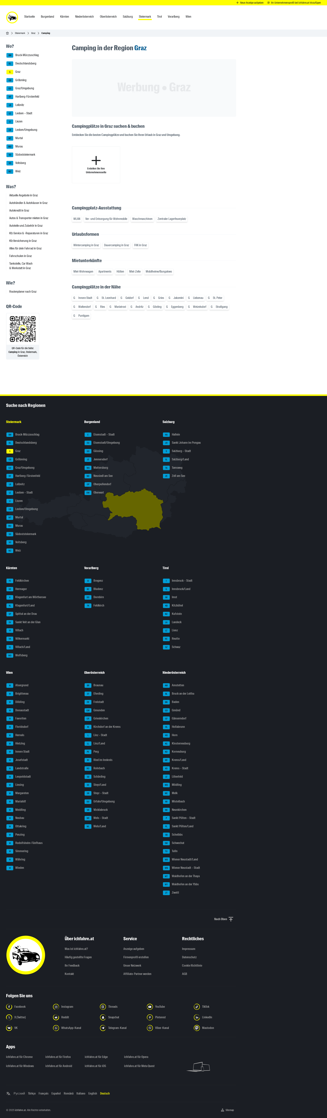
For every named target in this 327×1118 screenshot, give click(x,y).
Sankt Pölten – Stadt (180, 818)
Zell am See (175, 476)
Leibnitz (16, 105)
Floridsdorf (19, 727)
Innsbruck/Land (178, 589)
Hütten (120, 271)
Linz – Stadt (97, 735)
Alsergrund (19, 685)
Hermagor (18, 589)
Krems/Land (175, 760)
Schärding (96, 777)
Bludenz (95, 589)
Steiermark (20, 33)
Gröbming (18, 80)
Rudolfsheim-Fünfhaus (26, 843)
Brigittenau (19, 694)
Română (68, 1093)
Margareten (19, 793)
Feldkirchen (19, 581)
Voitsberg (17, 163)
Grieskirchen (97, 719)
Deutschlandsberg (22, 63)
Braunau (95, 685)
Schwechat (174, 843)
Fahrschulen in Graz (20, 256)
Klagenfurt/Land (22, 605)
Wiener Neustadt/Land (181, 859)
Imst (171, 597)
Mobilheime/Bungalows (159, 271)
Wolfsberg (17, 655)
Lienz (171, 630)
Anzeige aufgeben (133, 949)
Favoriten (17, 719)
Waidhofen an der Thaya (182, 876)
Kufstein (173, 614)
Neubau (16, 818)
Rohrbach (96, 768)
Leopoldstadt (20, 777)
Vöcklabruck (97, 810)
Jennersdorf (97, 459)
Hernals (16, 735)
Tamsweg (173, 468)
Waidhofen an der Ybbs (182, 884)
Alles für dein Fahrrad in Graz (25, 248)
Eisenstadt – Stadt (101, 434)
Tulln (171, 851)
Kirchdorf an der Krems (104, 727)
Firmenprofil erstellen (136, 957)
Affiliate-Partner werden (137, 974)
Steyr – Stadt (98, 793)
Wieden (16, 868)
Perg (93, 752)
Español (56, 1093)
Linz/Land (96, 743)
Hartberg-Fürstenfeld (24, 97)
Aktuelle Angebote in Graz (23, 195)
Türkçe (32, 1093)
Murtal (16, 138)
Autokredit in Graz (19, 210)
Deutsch (105, 1093)
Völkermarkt (19, 639)
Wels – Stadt (97, 818)
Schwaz (172, 647)
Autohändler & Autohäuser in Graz (28, 203)
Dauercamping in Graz (116, 245)
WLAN (76, 219)
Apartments (104, 271)
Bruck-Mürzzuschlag (24, 55)
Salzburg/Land (177, 459)
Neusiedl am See (100, 476)
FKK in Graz (140, 245)
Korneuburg (175, 752)
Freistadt (95, 702)
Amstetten (174, 685)
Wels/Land (96, 826)
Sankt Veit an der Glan (24, 622)
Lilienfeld (174, 777)
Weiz (15, 171)
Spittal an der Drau (23, 614)
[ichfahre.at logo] (12, 17)
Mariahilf (17, 801)
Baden (172, 702)
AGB (184, 974)
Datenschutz (189, 957)
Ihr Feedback (72, 966)
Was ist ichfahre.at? (76, 949)
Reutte (172, 639)
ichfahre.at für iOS (95, 1066)
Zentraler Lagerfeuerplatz (172, 219)
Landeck (173, 622)
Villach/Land (19, 647)
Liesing (16, 785)
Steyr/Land (96, 785)
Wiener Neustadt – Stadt (182, 868)
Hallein (172, 434)
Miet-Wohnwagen (83, 271)
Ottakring (17, 826)
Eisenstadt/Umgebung (103, 443)
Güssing (95, 451)
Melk (171, 793)
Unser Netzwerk (132, 966)
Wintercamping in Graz (86, 245)
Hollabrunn (175, 727)
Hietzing (17, 743)
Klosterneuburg (177, 743)
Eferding (95, 694)
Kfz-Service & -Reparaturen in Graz (28, 233)
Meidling (17, 810)
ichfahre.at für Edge (96, 1057)
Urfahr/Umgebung (101, 801)
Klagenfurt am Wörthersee (27, 597)
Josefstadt (18, 760)
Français (43, 1093)
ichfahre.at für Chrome (19, 1057)
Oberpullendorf (99, 484)
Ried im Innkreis (99, 760)
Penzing (17, 835)
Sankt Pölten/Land (179, 826)
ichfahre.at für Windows (20, 1066)
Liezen (16, 122)
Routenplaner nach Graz (23, 292)
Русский (19, 1093)
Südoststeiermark (22, 155)
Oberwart (95, 492)
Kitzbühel (174, 605)
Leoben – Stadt (20, 113)
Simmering (18, 851)
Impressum (188, 949)
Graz (33, 33)
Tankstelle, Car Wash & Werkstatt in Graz (21, 266)
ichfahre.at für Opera (136, 1057)
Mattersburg (97, 468)
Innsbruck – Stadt (179, 581)
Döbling (17, 702)
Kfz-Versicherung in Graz (23, 241)
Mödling (173, 785)
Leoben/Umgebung (23, 130)
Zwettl (172, 893)
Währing (17, 859)
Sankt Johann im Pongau (183, 443)
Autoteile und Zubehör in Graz (26, 226)
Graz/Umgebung (21, 88)
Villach (16, 630)
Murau (15, 146)
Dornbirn (95, 597)
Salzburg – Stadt (178, 451)
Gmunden (95, 710)
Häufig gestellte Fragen (78, 957)
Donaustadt (19, 710)
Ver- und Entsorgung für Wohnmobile (106, 219)
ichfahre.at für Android (58, 1066)
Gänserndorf (175, 719)
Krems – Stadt (176, 768)
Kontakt (69, 974)
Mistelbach (175, 801)
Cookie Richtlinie (192, 966)
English (92, 1093)
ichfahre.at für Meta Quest (139, 1066)
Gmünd (172, 710)
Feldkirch (95, 605)
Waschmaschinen (142, 219)
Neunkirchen (176, 810)
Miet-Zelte (135, 271)
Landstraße (19, 768)
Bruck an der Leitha (179, 694)
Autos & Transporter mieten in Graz (28, 218)
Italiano (80, 1093)
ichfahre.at (20, 1110)
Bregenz (95, 581)
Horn (171, 735)
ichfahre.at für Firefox (58, 1057)
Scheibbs (174, 835)
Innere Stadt (19, 752)
